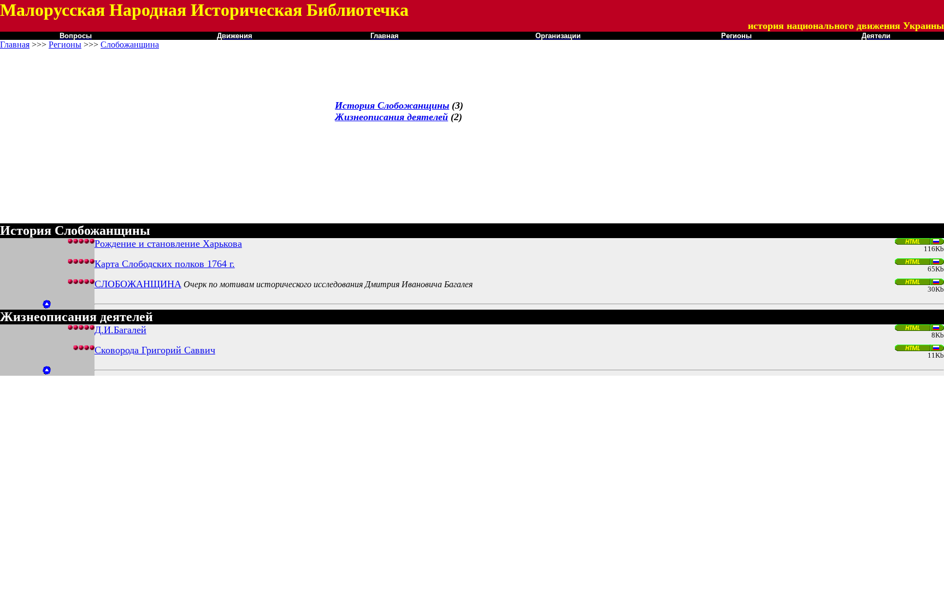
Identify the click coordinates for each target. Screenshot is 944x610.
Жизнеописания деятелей (391, 116)
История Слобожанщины (392, 105)
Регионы (65, 44)
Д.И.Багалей (120, 329)
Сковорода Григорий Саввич (155, 350)
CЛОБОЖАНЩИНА (138, 284)
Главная (15, 44)
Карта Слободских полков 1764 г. (165, 263)
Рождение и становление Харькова (168, 243)
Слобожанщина (130, 44)
